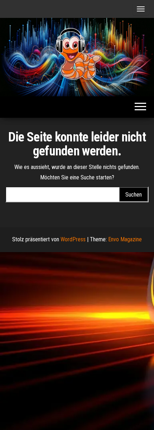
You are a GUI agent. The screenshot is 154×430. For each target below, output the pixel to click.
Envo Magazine (125, 239)
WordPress (73, 239)
